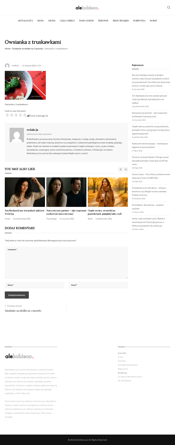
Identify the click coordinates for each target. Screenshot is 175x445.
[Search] (168, 7)
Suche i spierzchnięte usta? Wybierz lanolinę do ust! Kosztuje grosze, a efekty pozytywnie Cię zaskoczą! (148, 222)
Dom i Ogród (86, 20)
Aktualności (25, 20)
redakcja (32, 129)
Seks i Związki (121, 20)
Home (8, 48)
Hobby (153, 20)
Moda (40, 20)
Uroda (51, 20)
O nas (120, 356)
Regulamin (123, 368)
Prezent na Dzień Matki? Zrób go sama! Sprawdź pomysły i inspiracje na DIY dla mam (150, 161)
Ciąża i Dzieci (67, 20)
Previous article (14, 305)
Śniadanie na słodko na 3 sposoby (27, 48)
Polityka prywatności (128, 364)
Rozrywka (139, 20)
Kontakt (122, 360)
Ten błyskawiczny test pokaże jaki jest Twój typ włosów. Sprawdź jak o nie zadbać (149, 99)
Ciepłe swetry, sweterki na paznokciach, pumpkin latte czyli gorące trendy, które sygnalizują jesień (151, 130)
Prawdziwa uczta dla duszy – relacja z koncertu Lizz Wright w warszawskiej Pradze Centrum (149, 191)
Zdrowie (103, 20)
